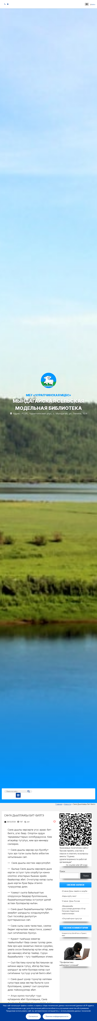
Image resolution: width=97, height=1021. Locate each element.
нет (28, 822)
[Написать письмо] (8, 4)
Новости (67, 804)
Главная (58, 804)
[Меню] (18, 795)
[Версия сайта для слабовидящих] (87, 4)
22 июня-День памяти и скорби (74, 891)
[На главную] (49, 380)
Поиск (62, 871)
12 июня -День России (71, 901)
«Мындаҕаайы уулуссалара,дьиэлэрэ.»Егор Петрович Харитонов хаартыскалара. (74, 910)
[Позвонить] (5, 4)
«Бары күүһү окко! (69, 896)
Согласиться (33, 1016)
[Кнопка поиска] (28, 791)
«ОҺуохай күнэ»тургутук (72, 918)
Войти (93, 4)
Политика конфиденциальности (57, 1016)
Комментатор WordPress (71, 933)
